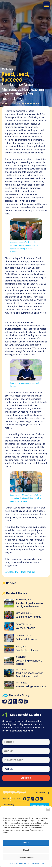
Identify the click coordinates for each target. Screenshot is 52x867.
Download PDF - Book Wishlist (20, 572)
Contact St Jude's (37, 863)
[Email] (21, 701)
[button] (48, 809)
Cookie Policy (13, 863)
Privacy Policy (24, 863)
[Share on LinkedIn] (26, 702)
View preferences (26, 857)
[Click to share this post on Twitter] (10, 702)
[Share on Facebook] (5, 702)
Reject (26, 850)
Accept (26, 842)
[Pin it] (15, 701)
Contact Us (16, 799)
